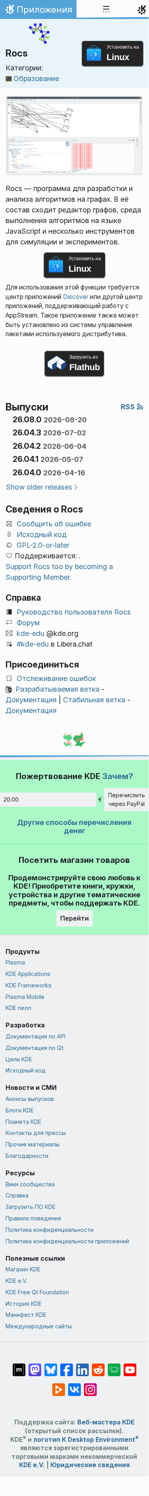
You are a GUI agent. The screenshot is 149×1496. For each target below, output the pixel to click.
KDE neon (18, 1007)
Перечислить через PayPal (126, 799)
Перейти (74, 918)
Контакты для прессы (36, 1132)
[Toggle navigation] (106, 9)
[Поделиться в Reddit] (98, 1366)
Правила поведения (33, 1218)
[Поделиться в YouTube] (130, 1366)
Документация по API (35, 1036)
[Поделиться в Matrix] (19, 1366)
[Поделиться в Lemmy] (114, 1366)
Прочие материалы (32, 1144)
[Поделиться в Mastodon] (35, 1366)
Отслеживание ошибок (56, 678)
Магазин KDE (23, 1269)
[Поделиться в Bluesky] (50, 1366)
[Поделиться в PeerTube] (58, 1385)
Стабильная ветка (94, 700)
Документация (31, 700)
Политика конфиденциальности (50, 1229)
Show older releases (39, 487)
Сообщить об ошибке (54, 524)
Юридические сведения (90, 1465)
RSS (128, 407)
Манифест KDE (26, 1314)
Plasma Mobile (25, 996)
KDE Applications (28, 973)
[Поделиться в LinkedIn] (82, 1366)
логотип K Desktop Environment (86, 1439)
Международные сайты (39, 1326)
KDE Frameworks (29, 985)
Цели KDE (19, 1059)
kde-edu (30, 633)
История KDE (24, 1303)
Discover (75, 297)
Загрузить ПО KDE (30, 1206)
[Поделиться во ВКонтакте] (74, 1385)
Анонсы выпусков (30, 1098)
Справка (17, 1195)
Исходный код (42, 534)
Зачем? (117, 776)
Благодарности (27, 1155)
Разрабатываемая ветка (57, 689)
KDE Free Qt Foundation (37, 1292)
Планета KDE (23, 1121)
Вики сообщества (30, 1184)
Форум (28, 622)
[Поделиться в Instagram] (90, 1385)
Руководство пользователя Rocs (74, 612)
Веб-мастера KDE (105, 1422)
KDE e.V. (16, 1280)
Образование (36, 78)
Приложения (38, 11)
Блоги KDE (20, 1110)
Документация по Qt (34, 1047)
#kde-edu (33, 644)
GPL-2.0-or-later (43, 545)
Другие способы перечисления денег (74, 826)
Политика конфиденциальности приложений (67, 1241)
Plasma (15, 962)
